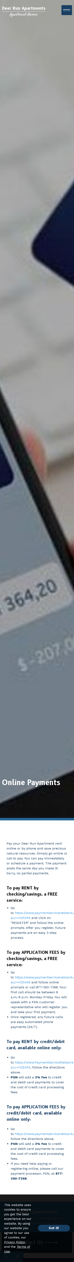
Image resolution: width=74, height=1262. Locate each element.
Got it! (54, 1228)
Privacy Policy (14, 1242)
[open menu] (66, 10)
